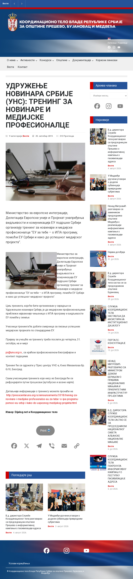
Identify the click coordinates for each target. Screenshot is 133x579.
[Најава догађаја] (98, 259)
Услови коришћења (19, 563)
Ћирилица (122, 43)
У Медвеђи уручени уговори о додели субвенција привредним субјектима (65, 518)
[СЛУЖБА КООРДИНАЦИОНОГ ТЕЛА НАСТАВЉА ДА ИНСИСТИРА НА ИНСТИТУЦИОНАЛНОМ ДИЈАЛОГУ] (98, 313)
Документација (81, 60)
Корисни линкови (106, 60)
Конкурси (45, 60)
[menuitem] (110, 39)
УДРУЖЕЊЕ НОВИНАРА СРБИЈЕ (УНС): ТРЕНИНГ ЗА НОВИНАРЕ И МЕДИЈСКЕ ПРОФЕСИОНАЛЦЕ (39, 105)
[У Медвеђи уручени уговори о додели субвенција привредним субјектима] (66, 497)
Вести (5, 3)
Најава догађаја (116, 252)
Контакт (22, 67)
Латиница (112, 43)
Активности (27, 60)
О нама (11, 60)
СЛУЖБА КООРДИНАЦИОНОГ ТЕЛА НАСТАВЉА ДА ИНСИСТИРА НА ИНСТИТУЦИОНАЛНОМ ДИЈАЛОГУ (120, 316)
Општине (61, 60)
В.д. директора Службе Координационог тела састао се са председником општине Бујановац (117, 283)
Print (43, 430)
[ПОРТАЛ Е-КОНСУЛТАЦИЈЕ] (98, 347)
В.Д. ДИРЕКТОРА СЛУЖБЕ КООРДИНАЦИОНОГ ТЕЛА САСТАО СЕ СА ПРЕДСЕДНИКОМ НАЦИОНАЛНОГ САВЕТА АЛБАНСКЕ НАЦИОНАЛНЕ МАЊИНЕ (118, 426)
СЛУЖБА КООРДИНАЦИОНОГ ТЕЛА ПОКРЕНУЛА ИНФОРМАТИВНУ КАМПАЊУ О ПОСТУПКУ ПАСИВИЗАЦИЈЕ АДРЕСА (118, 469)
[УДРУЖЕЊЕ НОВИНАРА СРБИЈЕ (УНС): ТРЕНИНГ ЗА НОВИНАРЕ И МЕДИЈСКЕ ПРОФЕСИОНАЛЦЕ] (45, 172)
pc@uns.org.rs (14, 352)
